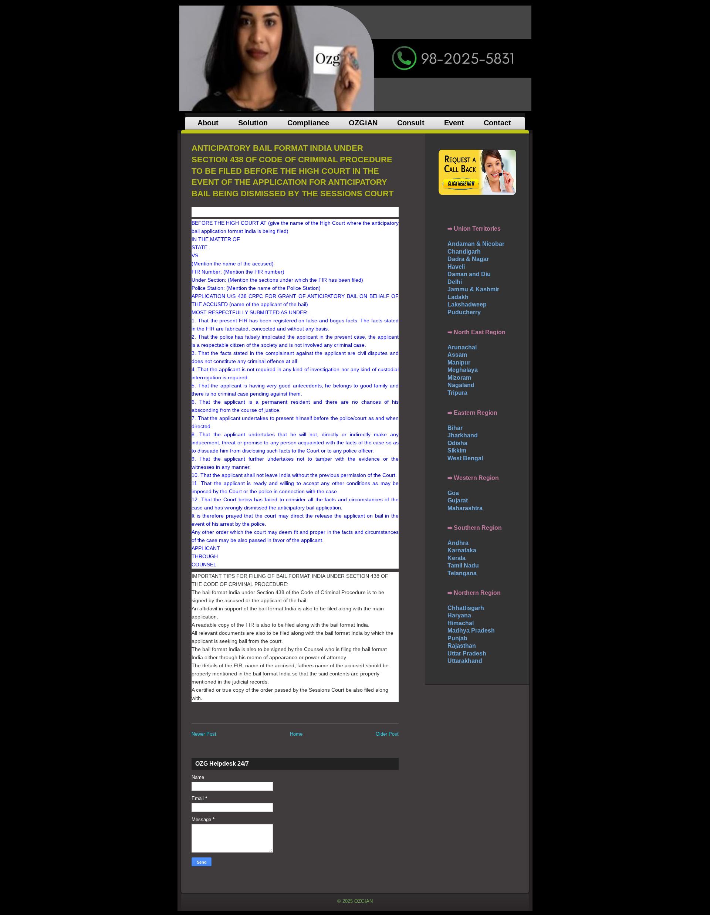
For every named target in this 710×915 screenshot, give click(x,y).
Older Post (387, 734)
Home (296, 734)
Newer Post (204, 734)
